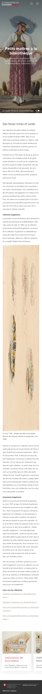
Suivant (38, 651)
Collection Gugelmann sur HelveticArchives (19, 602)
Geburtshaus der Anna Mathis (14, 659)
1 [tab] (36, 110)
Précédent (3, 651)
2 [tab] (38, 110)
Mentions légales (9, 691)
